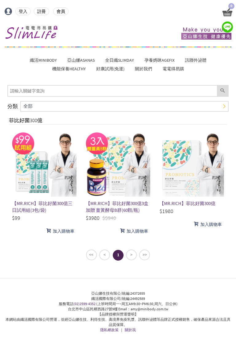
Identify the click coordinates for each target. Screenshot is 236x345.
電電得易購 (173, 69)
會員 (61, 11)
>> (145, 255)
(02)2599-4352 (84, 303)
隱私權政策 (109, 330)
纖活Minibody (43, 60)
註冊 (41, 11)
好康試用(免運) (110, 69)
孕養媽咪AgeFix (159, 60)
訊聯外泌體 (195, 60)
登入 (23, 11)
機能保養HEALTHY (69, 69)
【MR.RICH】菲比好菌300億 (187, 203)
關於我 (130, 330)
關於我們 (143, 69)
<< (91, 255)
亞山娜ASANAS (81, 60)
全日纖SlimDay (119, 60)
